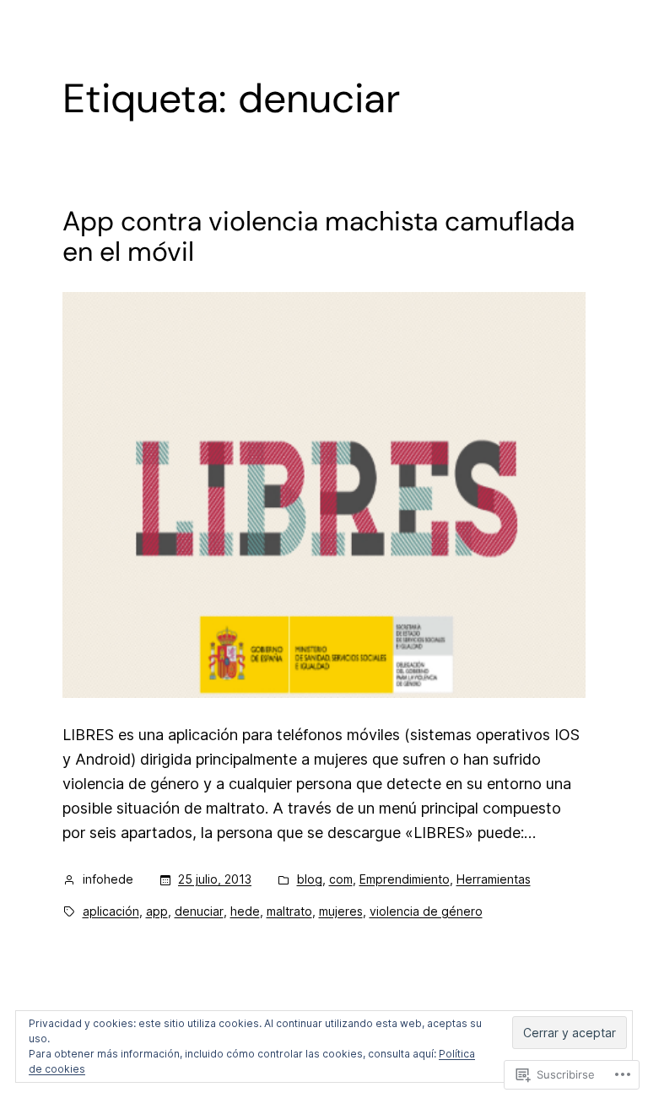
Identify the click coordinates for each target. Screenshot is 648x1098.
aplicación (111, 911)
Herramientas (493, 879)
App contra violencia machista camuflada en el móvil (318, 236)
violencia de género (426, 911)
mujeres (341, 911)
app (157, 911)
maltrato (289, 911)
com (341, 879)
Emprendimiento (404, 879)
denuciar (199, 911)
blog (309, 879)
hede (245, 911)
